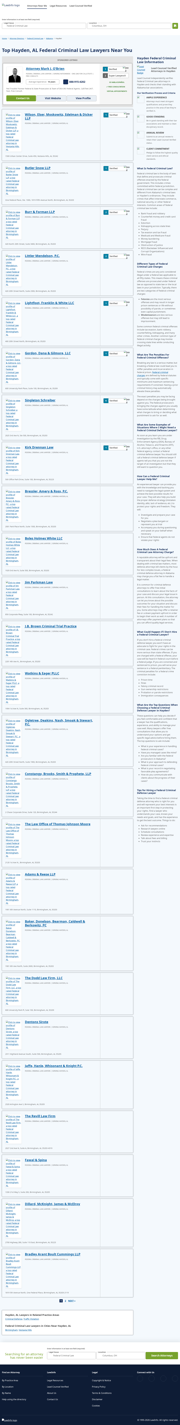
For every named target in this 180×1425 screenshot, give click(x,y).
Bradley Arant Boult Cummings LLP (52, 1254)
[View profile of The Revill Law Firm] (13, 1128)
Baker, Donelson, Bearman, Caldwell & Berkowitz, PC (55, 923)
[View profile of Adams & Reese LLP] (13, 888)
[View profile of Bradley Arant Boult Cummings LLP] (13, 1270)
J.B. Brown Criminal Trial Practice (51, 626)
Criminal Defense (13, 1319)
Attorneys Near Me (37, 5)
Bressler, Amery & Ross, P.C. (46, 491)
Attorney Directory (17, 38)
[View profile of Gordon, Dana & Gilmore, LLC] (13, 367)
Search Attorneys (161, 1355)
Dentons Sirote (36, 1022)
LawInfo (51, 1372)
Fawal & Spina (36, 1160)
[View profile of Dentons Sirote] (13, 1034)
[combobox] (44, 26)
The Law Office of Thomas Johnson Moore (57, 824)
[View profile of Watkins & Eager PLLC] (13, 687)
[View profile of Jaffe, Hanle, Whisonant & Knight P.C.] (13, 1081)
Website (53, 98)
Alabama (49, 38)
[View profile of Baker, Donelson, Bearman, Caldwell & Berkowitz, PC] (13, 940)
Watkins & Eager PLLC (42, 673)
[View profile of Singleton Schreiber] (13, 414)
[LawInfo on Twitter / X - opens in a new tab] (152, 1378)
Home (4, 38)
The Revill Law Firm (40, 1116)
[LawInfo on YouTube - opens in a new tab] (163, 1378)
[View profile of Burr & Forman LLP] (13, 224)
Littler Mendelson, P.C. (42, 255)
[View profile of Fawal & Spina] (13, 1172)
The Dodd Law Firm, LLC (44, 978)
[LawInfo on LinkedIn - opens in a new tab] (175, 1378)
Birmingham (11, 1330)
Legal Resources (58, 5)
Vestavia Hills (25, 1330)
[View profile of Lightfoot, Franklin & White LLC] (13, 318)
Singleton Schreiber (40, 400)
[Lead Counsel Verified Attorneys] (143, 69)
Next (71, 1300)
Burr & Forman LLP (40, 212)
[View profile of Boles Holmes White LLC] (13, 551)
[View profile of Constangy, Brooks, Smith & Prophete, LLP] (13, 789)
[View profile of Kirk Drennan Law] (13, 460)
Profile (83, 98)
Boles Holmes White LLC (43, 538)
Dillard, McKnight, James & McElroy (52, 1204)
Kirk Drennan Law (39, 447)
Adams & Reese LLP (40, 874)
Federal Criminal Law (35, 38)
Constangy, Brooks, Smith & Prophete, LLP (58, 773)
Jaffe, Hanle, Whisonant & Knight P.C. (54, 1066)
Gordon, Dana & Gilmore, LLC (48, 353)
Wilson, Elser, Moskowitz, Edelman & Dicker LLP (59, 116)
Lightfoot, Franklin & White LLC (49, 303)
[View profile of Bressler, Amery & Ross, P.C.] (13, 505)
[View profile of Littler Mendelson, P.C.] (13, 270)
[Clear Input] (83, 25)
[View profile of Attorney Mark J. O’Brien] (14, 74)
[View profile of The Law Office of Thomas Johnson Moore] (13, 839)
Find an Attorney (11, 1372)
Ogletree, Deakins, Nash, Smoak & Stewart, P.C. (59, 722)
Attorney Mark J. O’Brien (45, 68)
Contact (22, 98)
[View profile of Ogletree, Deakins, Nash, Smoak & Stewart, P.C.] (13, 737)
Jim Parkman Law (39, 582)
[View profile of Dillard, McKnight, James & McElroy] (13, 1219)
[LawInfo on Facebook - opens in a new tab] (140, 1378)
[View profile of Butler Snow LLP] (13, 180)
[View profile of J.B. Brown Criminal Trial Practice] (13, 640)
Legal (95, 1372)
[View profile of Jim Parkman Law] (13, 595)
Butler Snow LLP (37, 168)
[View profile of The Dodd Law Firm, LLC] (13, 990)
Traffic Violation (31, 1319)
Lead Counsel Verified (80, 5)
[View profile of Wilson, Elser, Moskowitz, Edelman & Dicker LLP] (13, 131)
